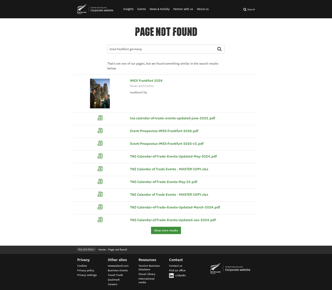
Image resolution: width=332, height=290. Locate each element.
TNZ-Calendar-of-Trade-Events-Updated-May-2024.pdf (173, 156)
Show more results (166, 230)
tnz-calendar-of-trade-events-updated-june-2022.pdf (172, 118)
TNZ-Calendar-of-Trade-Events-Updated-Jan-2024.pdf (173, 220)
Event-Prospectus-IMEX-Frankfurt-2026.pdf (164, 131)
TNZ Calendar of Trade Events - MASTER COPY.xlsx (169, 169)
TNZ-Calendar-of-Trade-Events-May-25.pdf (163, 182)
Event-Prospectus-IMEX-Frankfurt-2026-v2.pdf (166, 144)
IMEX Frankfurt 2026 (146, 80)
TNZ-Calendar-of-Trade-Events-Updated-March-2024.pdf (175, 207)
